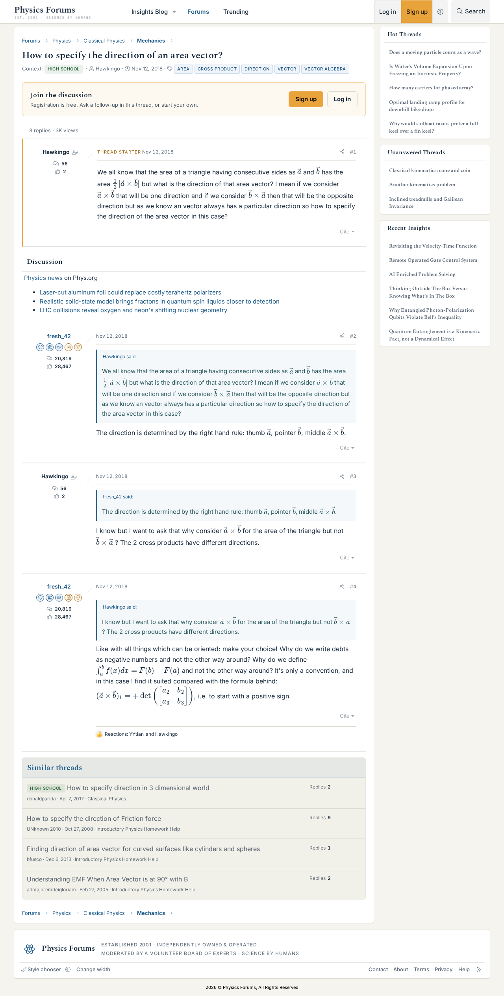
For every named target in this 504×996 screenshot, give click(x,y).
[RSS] (479, 969)
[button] (174, 11)
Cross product (217, 69)
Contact (378, 969)
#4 (353, 586)
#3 (353, 476)
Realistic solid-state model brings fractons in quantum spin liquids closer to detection (160, 301)
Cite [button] (345, 231)
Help (464, 969)
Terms (421, 969)
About (400, 969)
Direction (257, 69)
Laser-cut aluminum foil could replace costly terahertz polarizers (130, 292)
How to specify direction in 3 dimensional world (138, 788)
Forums (198, 11)
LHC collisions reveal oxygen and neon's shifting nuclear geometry (133, 310)
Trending (235, 11)
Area (183, 69)
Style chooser (44, 969)
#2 (353, 336)
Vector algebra (325, 69)
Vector (287, 69)
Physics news (43, 277)
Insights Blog (150, 11)
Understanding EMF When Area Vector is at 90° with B (107, 879)
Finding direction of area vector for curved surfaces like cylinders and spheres (143, 849)
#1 (353, 152)
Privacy (443, 969)
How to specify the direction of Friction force (94, 818)
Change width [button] (93, 969)
